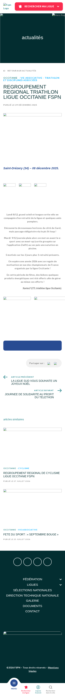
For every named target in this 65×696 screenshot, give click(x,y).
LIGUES (32, 584)
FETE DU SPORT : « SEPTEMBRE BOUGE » (30, 534)
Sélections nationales (32, 590)
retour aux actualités (22, 71)
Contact (32, 611)
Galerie (32, 600)
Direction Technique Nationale (32, 595)
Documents (32, 606)
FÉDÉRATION (32, 579)
